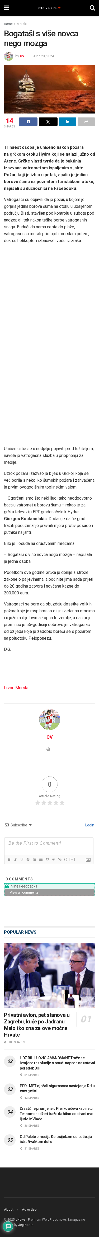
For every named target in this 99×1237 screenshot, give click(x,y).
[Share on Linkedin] (67, 121)
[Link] (59, 859)
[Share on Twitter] (48, 121)
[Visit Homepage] (49, 8)
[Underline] (21, 859)
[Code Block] (53, 859)
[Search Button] (92, 8)
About (8, 1209)
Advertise (29, 1209)
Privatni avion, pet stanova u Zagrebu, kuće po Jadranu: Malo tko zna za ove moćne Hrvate (36, 1025)
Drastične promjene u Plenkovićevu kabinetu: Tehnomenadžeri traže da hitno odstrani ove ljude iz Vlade (56, 1113)
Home (8, 24)
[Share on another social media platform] (86, 121)
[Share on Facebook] (28, 121)
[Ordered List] (34, 859)
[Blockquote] (47, 859)
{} (66, 859)
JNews (21, 1219)
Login (89, 825)
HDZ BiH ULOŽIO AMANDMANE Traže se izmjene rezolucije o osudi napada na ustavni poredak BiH (57, 1063)
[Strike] (28, 859)
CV (22, 56)
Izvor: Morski (16, 687)
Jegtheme (25, 1225)
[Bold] (9, 859)
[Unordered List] (40, 859)
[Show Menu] (6, 8)
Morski (22, 24)
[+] (72, 859)
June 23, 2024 (43, 56)
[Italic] (15, 859)
